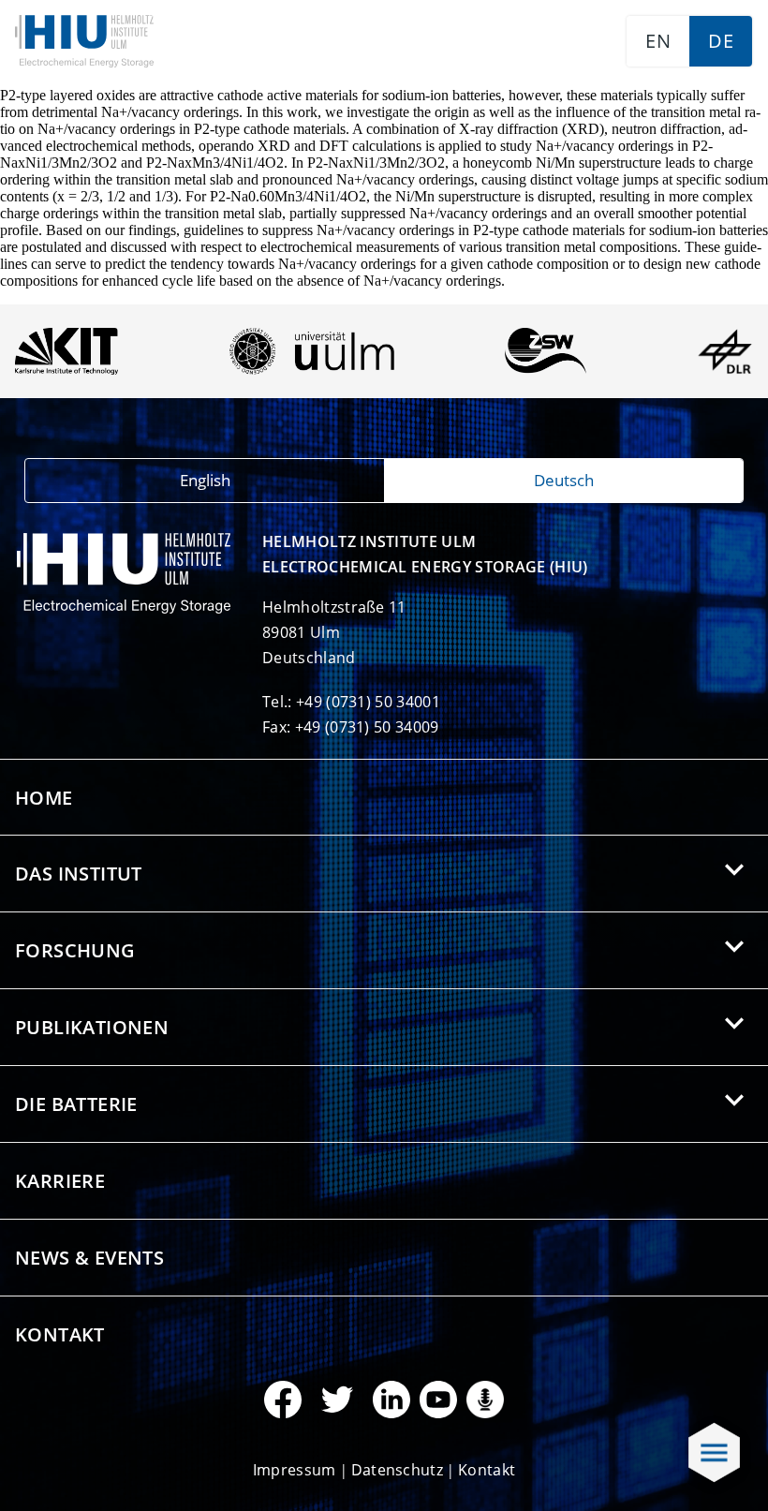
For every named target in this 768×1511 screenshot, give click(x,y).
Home (44, 797)
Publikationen (92, 1027)
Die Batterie (76, 1104)
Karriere (60, 1180)
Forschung (75, 950)
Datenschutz (397, 1469)
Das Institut (78, 873)
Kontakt (60, 1334)
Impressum (294, 1469)
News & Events (89, 1257)
